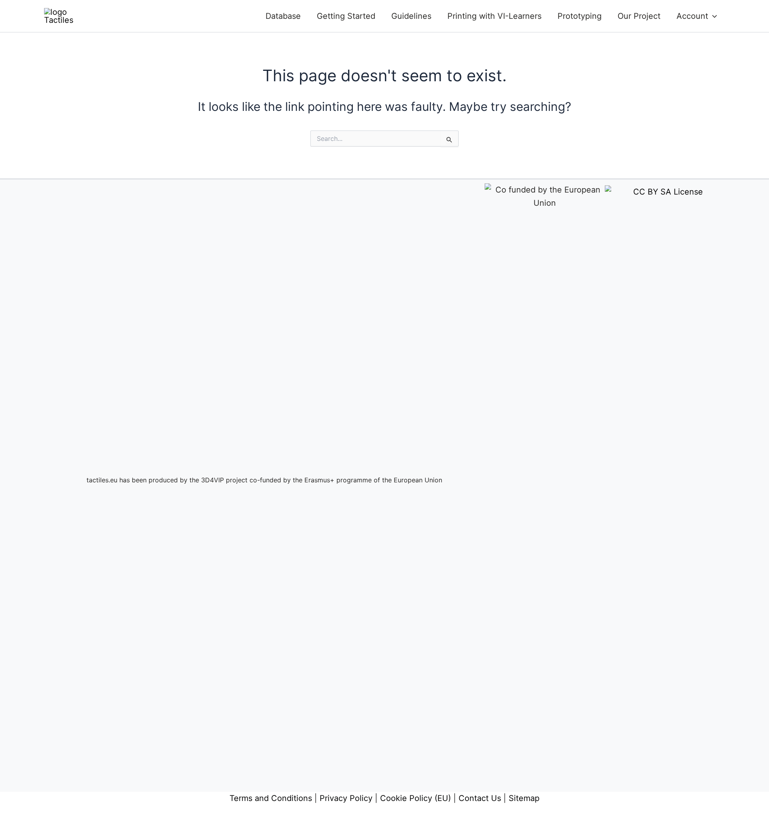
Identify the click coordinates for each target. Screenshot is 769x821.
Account (692, 16)
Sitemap (524, 798)
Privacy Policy (346, 798)
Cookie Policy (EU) (415, 798)
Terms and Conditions (270, 798)
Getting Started (346, 16)
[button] (712, 16)
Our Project (639, 16)
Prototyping (580, 16)
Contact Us (480, 798)
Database (283, 16)
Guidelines (411, 16)
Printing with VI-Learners (494, 16)
